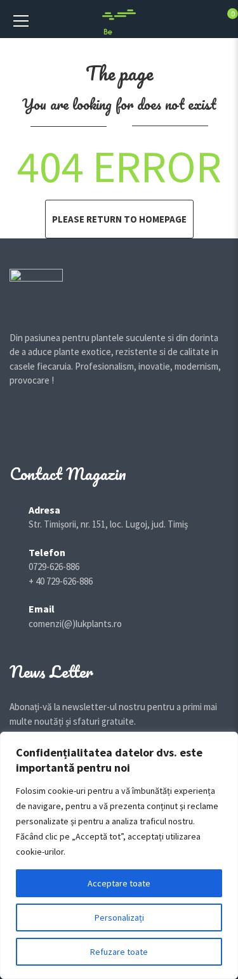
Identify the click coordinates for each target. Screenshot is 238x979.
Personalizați (119, 917)
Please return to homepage (119, 219)
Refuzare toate (119, 951)
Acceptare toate (119, 883)
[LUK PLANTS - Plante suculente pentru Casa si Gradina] (119, 21)
